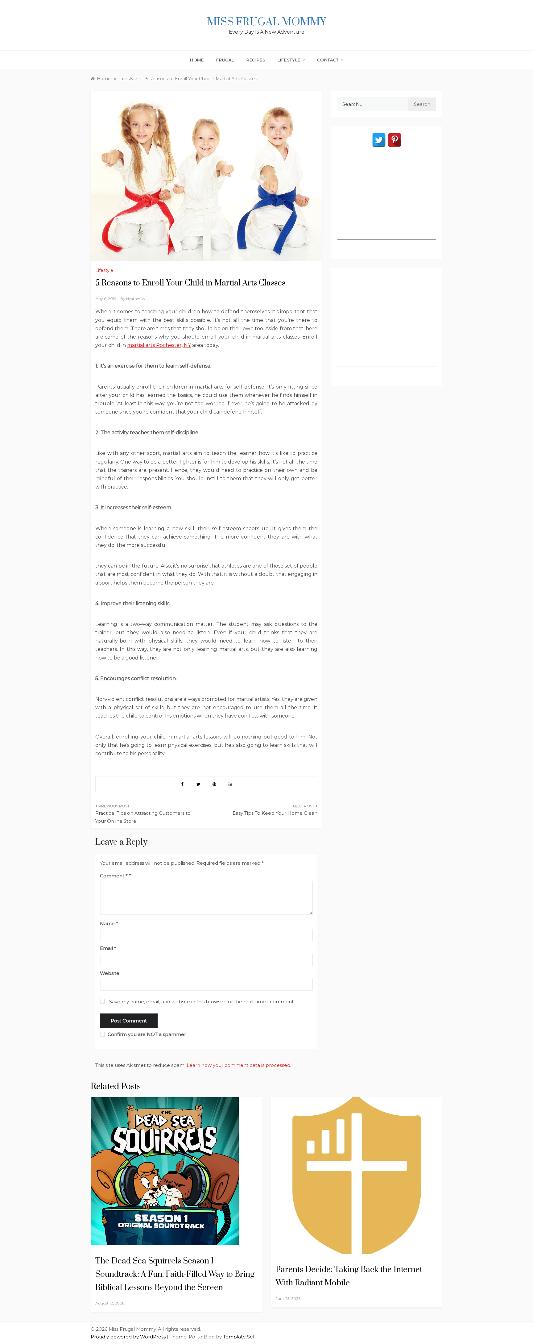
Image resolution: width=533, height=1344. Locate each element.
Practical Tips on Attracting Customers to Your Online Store (143, 817)
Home (197, 59)
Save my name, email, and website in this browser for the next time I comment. (202, 1002)
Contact (328, 59)
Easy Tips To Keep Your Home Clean (275, 813)
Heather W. (136, 298)
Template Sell (239, 1337)
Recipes (256, 59)
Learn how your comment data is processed (238, 1065)
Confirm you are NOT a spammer (146, 1034)
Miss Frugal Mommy (266, 22)
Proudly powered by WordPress (129, 1337)
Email (108, 948)
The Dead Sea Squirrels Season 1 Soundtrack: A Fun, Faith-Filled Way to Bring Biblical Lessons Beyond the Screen (174, 1274)
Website (109, 973)
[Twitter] (379, 140)
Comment (114, 876)
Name (109, 923)
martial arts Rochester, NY (159, 345)
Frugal (225, 59)
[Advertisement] (386, 201)
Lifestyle (289, 59)
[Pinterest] (395, 140)
